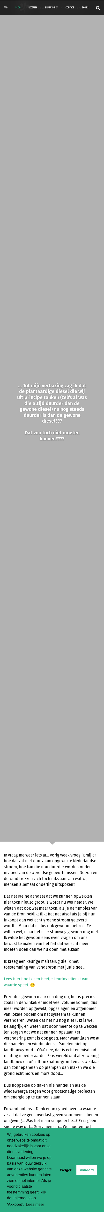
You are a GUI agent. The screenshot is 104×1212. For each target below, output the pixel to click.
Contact (70, 7)
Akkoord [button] (87, 1170)
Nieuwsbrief (51, 7)
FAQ (5, 7)
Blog (18, 7)
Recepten (33, 7)
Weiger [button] (65, 1170)
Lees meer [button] (35, 1204)
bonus (85, 7)
